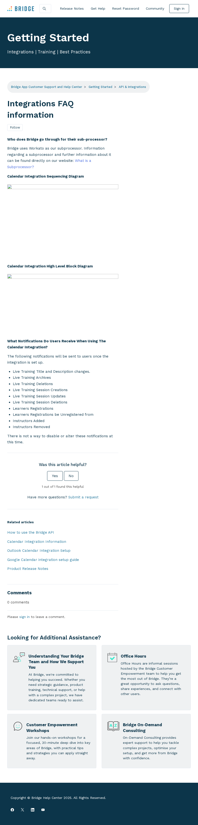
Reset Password (125, 8)
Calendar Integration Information (36, 541)
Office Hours (133, 656)
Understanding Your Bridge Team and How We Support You (56, 662)
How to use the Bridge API (30, 532)
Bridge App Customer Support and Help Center (46, 87)
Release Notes (72, 8)
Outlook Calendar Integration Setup (39, 550)
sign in (24, 617)
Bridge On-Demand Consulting (142, 727)
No (71, 476)
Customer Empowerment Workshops (52, 727)
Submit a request (83, 497)
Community (155, 8)
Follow (15, 127)
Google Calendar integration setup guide (43, 560)
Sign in (179, 8)
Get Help (98, 8)
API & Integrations (132, 87)
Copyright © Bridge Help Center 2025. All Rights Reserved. (58, 798)
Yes (55, 476)
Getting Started (100, 87)
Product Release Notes (27, 569)
